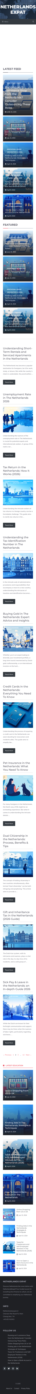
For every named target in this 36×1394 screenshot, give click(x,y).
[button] (33, 21)
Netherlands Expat (18, 9)
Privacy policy (25, 1388)
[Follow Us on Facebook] (4, 1368)
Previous (7, 1055)
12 (23, 1055)
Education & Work (14, 83)
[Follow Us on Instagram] (13, 1368)
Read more (9, 382)
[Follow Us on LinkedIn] (17, 1368)
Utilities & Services (14, 178)
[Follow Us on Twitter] (8, 1368)
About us (9, 1388)
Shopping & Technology (16, 128)
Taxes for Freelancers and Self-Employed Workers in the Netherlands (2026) (16, 184)
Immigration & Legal (15, 152)
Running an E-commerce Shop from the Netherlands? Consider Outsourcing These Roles (17, 97)
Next (29, 1055)
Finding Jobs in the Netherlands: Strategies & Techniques (16, 158)
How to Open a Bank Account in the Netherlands (17, 211)
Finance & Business (14, 172)
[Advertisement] (18, 48)
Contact (16, 1388)
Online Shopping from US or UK (23, 1211)
